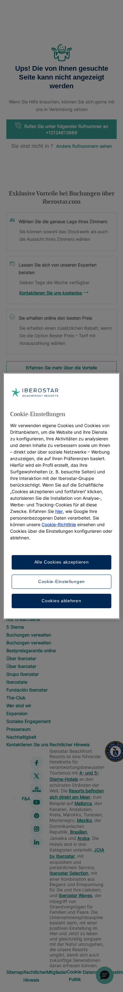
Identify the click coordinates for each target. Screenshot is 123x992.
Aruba (83, 838)
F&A (26, 798)
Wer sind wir (18, 705)
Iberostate (16, 682)
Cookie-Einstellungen (61, 581)
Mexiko (84, 820)
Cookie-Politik (75, 975)
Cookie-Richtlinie (59, 524)
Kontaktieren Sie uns (27, 744)
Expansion (16, 713)
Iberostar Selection (69, 873)
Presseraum (18, 729)
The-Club (16, 697)
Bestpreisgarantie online (31, 650)
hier (59, 511)
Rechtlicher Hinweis (70, 744)
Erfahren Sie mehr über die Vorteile (61, 367)
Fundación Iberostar (27, 689)
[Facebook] (36, 762)
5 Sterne (15, 627)
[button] (105, 975)
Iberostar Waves (75, 895)
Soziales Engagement (28, 721)
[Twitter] (36, 776)
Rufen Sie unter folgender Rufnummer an (66, 129)
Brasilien (78, 832)
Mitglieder (56, 972)
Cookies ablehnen (61, 600)
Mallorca (83, 803)
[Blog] (36, 789)
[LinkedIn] (36, 842)
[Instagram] (36, 828)
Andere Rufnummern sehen (84, 146)
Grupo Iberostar (22, 674)
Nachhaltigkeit (21, 737)
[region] (61, 496)
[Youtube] (36, 802)
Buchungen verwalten (28, 634)
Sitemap (14, 972)
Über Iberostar (21, 658)
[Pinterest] (36, 815)
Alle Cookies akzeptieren (61, 562)
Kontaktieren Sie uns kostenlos (50, 292)
